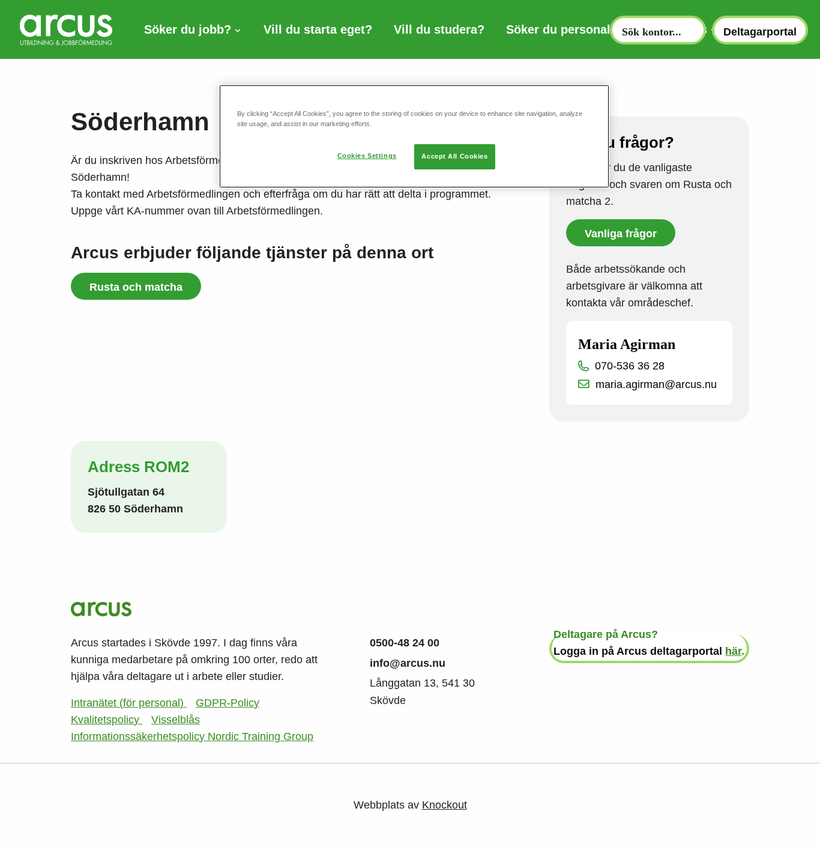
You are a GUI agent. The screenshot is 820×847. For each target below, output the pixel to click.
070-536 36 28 (630, 366)
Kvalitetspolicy (106, 720)
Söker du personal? (562, 29)
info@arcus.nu (407, 663)
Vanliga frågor (621, 234)
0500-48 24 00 (404, 643)
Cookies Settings (367, 155)
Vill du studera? (439, 29)
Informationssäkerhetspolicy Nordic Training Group (192, 736)
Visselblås (175, 720)
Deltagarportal (760, 32)
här (733, 651)
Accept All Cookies (454, 156)
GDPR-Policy (227, 703)
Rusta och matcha (135, 287)
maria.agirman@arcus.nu (656, 384)
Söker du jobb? (187, 29)
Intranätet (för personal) (129, 703)
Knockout (444, 805)
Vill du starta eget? (318, 29)
